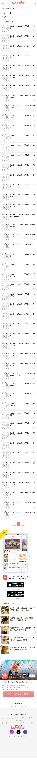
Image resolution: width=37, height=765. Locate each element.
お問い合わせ (31, 718)
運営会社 (23, 723)
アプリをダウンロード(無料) (18, 694)
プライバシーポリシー (14, 723)
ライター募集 (18, 720)
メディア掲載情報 (30, 723)
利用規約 (24, 718)
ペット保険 (23, 706)
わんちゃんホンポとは (7, 718)
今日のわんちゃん (15, 706)
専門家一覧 (5, 723)
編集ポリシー (17, 718)
